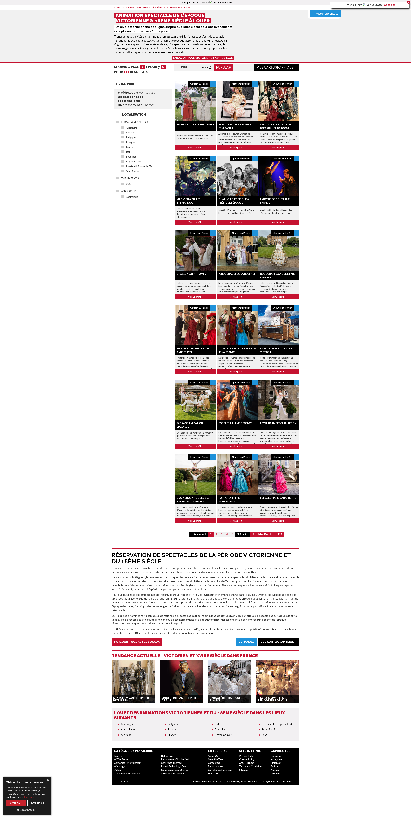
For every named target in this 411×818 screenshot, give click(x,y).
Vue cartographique (275, 67)
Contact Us (214, 762)
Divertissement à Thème (149, 7)
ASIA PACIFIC (128, 191)
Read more (29, 797)
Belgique (131, 137)
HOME (117, 7)
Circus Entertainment (172, 773)
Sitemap (243, 769)
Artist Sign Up (246, 762)
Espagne (130, 142)
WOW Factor (121, 759)
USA (128, 184)
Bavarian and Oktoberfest (175, 759)
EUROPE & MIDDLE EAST (135, 122)
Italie (129, 151)
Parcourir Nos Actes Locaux (137, 641)
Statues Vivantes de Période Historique (273, 699)
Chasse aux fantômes (191, 273)
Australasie (132, 196)
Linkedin (275, 773)
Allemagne (131, 127)
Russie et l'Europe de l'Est (139, 166)
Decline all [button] (37, 803)
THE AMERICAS (130, 178)
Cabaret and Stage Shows (174, 769)
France (129, 147)
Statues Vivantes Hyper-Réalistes (131, 699)
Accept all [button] (16, 803)
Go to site (389, 4)
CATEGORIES (128, 7)
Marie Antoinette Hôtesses (195, 124)
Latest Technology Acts (173, 766)
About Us (213, 755)
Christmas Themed (171, 762)
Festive (118, 755)
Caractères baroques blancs (226, 699)
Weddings (119, 766)
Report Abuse (215, 766)
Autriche (130, 132)
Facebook (276, 755)
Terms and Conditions (251, 766)
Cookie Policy (246, 759)
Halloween (167, 755)
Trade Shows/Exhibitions (127, 773)
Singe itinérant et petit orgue (179, 699)
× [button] (48, 780)
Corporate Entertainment (127, 762)
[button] (27, 810)
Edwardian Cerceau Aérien (278, 423)
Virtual (117, 769)
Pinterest (276, 762)
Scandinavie (132, 171)
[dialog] (27, 796)
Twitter (275, 766)
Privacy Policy (247, 755)
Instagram (276, 759)
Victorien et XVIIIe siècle (176, 7)
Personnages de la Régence (237, 273)
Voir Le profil (194, 147)
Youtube (275, 769)
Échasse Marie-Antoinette (278, 497)
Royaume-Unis (134, 161)
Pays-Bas (131, 156)
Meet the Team (216, 759)
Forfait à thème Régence (235, 423)
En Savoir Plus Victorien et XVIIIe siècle (203, 57)
